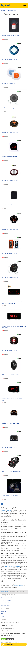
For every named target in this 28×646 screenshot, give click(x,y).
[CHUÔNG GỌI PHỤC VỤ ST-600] (14, 219)
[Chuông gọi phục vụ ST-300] (14, 98)
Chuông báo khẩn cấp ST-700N (10, 35)
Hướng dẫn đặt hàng (5, 600)
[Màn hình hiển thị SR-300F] (14, 146)
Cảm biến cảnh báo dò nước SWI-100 (12, 205)
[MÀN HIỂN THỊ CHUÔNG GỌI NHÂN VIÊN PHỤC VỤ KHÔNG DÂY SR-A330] (14, 292)
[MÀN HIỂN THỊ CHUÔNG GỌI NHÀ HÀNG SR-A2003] (14, 389)
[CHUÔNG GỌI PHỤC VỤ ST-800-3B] (14, 413)
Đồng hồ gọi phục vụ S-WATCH (11, 374)
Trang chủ (3, 10)
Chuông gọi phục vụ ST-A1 (9, 59)
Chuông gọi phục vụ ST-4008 (10, 447)
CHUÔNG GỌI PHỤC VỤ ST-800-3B (11, 423)
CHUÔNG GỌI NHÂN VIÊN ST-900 (10, 277)
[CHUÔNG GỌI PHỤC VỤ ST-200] (14, 170)
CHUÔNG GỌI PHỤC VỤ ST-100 (10, 132)
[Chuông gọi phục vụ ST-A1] (14, 49)
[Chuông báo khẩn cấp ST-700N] (14, 25)
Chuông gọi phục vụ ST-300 (10, 108)
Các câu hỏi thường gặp (6, 598)
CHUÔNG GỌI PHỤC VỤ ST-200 (10, 180)
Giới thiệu (3, 613)
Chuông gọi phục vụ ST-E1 (9, 83)
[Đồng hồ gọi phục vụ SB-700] (14, 486)
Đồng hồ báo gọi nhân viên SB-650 (12, 471)
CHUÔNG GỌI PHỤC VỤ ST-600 (10, 229)
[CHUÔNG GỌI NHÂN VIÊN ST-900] (14, 267)
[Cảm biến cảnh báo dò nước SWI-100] (14, 195)
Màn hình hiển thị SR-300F (9, 156)
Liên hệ (2, 616)
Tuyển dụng (3, 611)
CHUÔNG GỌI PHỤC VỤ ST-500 (10, 253)
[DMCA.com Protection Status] (7, 639)
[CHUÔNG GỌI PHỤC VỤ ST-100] (14, 122)
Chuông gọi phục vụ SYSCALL (17, 591)
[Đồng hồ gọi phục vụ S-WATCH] (14, 364)
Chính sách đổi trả (5, 605)
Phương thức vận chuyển (7, 602)
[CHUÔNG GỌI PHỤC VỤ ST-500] (14, 243)
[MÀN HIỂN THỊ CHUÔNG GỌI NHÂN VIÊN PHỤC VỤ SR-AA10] (14, 316)
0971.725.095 (9, 644)
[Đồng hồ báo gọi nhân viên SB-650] (14, 461)
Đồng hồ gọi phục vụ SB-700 (10, 496)
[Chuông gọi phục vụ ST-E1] (14, 73)
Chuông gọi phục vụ (11, 10)
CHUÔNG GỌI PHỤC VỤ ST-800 (10, 350)
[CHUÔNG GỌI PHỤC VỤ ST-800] (14, 340)
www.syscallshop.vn (19, 585)
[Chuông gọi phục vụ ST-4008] (14, 437)
